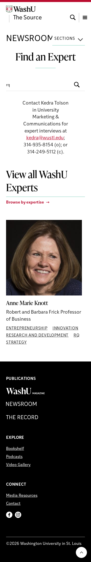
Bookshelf (15, 449)
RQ (77, 336)
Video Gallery (18, 465)
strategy (16, 343)
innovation (65, 328)
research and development (37, 336)
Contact (13, 504)
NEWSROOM (30, 39)
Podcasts (14, 457)
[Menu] (85, 13)
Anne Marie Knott (27, 303)
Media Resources (21, 496)
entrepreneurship (27, 328)
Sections (64, 39)
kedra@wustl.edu (45, 138)
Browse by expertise (25, 203)
